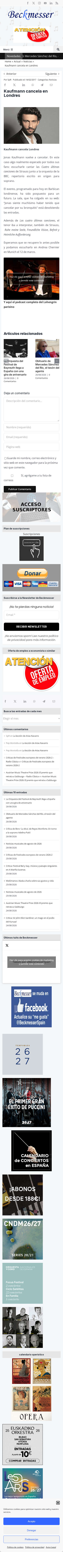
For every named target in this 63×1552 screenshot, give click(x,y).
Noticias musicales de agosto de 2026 (24, 843)
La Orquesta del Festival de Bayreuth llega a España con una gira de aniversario (15, 367)
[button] (58, 1502)
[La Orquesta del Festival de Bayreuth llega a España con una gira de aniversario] (16, 341)
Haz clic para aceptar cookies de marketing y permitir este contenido (32, 962)
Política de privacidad (34, 1547)
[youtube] (45, 3)
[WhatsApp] (34, 701)
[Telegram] (44, 701)
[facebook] (27, 3)
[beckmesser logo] (31, 7)
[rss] (57, 3)
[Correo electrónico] (54, 701)
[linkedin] (51, 3)
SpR (9, 79)
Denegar (31, 1530)
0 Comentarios (11, 380)
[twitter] (33, 3)
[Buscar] (58, 49)
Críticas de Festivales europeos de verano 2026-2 (29, 854)
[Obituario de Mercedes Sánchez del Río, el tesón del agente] (47, 341)
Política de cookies (15, 1547)
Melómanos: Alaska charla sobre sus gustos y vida (30, 880)
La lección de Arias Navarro (26, 735)
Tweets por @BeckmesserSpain (32, 962)
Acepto (31, 1521)
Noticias (53, 79)
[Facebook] (5, 701)
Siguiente (51, 74)
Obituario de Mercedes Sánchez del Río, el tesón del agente (47, 366)
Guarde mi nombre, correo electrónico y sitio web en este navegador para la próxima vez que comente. (31, 462)
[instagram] (39, 3)
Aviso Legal (51, 1547)
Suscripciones (31, 534)
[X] (15, 701)
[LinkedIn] (25, 701)
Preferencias (31, 1539)
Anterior (11, 74)
